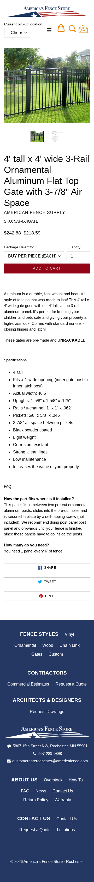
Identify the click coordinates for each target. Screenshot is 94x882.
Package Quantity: (19, 247)
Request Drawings (47, 711)
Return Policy (35, 800)
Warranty (63, 800)
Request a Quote (71, 684)
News (41, 791)
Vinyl (69, 634)
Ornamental (25, 645)
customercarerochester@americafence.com (50, 761)
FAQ (25, 791)
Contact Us (62, 791)
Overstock (53, 780)
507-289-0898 (50, 753)
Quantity (73, 247)
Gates (36, 654)
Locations (66, 830)
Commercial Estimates (28, 684)
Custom (56, 654)
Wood (47, 645)
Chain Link (70, 645)
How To (76, 780)
